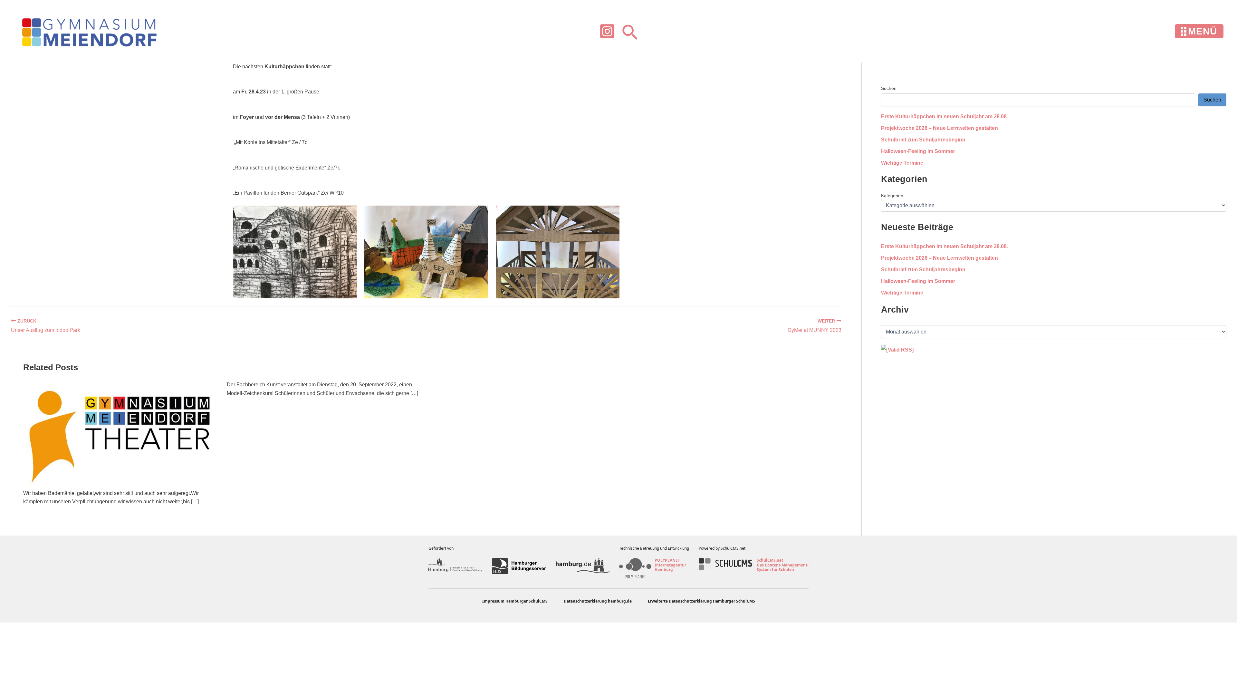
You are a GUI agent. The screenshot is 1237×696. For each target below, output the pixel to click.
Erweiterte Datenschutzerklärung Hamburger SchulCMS (701, 601)
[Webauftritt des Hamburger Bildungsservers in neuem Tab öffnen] (519, 566)
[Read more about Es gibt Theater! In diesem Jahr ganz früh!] (121, 434)
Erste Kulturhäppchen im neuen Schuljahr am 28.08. (944, 116)
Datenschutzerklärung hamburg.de (598, 601)
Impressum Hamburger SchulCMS (515, 601)
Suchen (889, 88)
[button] (630, 31)
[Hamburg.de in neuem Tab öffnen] (582, 566)
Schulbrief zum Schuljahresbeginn (923, 139)
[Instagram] (607, 31)
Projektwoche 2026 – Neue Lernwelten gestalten (939, 128)
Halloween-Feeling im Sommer (918, 151)
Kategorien (892, 195)
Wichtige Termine (902, 163)
